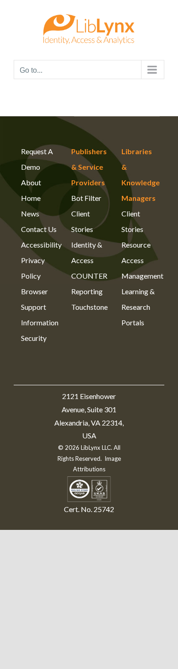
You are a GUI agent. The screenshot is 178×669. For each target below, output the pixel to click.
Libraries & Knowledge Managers (139, 174)
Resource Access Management (139, 260)
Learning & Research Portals (138, 307)
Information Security (39, 330)
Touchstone (89, 306)
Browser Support (34, 299)
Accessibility (39, 244)
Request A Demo (37, 159)
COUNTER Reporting (89, 283)
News (30, 213)
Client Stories (82, 221)
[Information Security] (89, 481)
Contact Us (39, 229)
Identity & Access (86, 252)
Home (31, 198)
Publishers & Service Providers (89, 167)
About (31, 182)
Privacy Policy (33, 268)
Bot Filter (86, 198)
